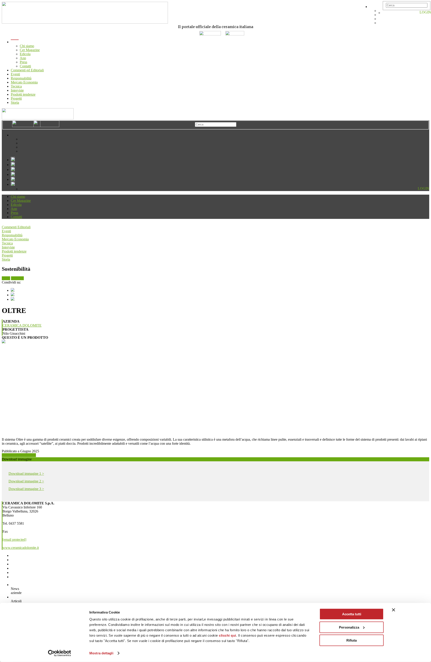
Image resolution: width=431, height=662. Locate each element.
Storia (15, 102)
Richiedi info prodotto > (19, 455)
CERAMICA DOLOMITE (22, 325)
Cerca (6, 278)
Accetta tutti (351, 614)
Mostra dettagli (101, 653)
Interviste (17, 90)
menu (15, 42)
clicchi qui (227, 635)
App (23, 58)
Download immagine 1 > (26, 473)
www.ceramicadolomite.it (20, 548)
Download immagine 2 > (26, 481)
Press (23, 62)
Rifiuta (351, 640)
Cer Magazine (30, 50)
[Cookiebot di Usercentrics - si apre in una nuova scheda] (59, 653)
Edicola (25, 54)
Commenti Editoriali (16, 227)
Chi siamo (27, 46)
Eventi (15, 74)
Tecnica (16, 86)
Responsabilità (21, 78)
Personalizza (349, 627)
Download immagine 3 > (26, 489)
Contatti (25, 66)
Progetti (16, 98)
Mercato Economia (24, 82)
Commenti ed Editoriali (27, 70)
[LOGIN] (384, 13)
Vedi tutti (17, 278)
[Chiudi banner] (393, 609)
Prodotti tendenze (23, 94)
